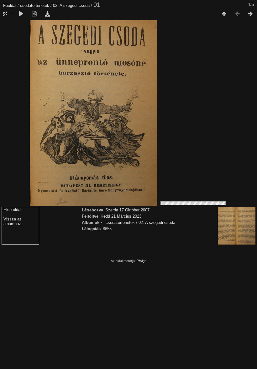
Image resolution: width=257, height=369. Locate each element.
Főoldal (9, 5)
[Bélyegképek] (224, 14)
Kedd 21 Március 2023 (121, 216)
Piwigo (141, 261)
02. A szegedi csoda (71, 5)
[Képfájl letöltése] (47, 14)
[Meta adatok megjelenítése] (34, 14)
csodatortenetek (34, 5)
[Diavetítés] (21, 14)
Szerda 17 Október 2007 (127, 210)
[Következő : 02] (250, 14)
